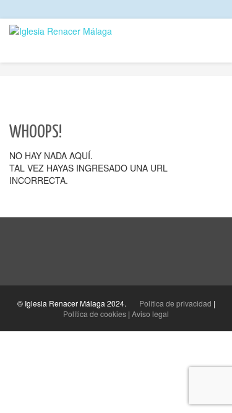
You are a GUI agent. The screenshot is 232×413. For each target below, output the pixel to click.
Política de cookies (94, 313)
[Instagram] (208, 9)
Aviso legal (150, 313)
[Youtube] (220, 9)
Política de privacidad (175, 303)
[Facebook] (196, 9)
